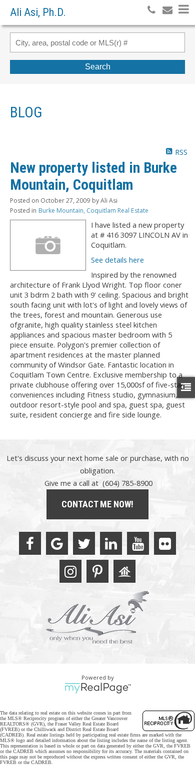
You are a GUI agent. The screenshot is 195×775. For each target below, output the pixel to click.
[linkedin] (111, 543)
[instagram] (71, 571)
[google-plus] (57, 543)
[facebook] (30, 543)
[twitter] (84, 543)
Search (97, 66)
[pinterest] (97, 571)
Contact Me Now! (98, 504)
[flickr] (165, 543)
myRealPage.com (98, 688)
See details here (117, 260)
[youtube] (138, 543)
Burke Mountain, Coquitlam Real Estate (93, 210)
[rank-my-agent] (125, 571)
